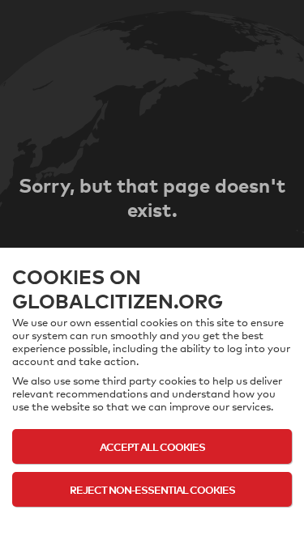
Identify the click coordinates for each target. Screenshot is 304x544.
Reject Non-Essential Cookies (152, 489)
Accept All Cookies (152, 446)
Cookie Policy (152, 521)
